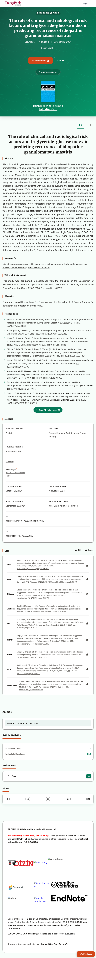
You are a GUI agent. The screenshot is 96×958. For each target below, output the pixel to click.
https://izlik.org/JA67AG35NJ (19, 536)
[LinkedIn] (68, 799)
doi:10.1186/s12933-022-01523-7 (22, 403)
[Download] (88, 776)
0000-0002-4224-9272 (15, 473)
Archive (7, 712)
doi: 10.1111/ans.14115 (56, 345)
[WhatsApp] (28, 799)
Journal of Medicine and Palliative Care (48, 107)
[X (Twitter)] (48, 799)
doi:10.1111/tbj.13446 (16, 326)
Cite (59, 60)
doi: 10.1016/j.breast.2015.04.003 (47, 378)
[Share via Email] (88, 799)
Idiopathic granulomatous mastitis (18, 264)
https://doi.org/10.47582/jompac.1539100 (25, 521)
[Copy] (87, 565)
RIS (79, 550)
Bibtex (91, 550)
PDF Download (39, 60)
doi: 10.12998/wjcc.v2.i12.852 (53, 334)
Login (85, 3)
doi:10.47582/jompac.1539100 (65, 582)
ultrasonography (55, 264)
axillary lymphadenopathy (14, 267)
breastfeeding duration (39, 267)
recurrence (40, 264)
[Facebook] (7, 799)
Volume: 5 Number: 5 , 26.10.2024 (22, 723)
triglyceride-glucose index (76, 264)
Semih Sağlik (47, 48)
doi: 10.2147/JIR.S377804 (73, 356)
